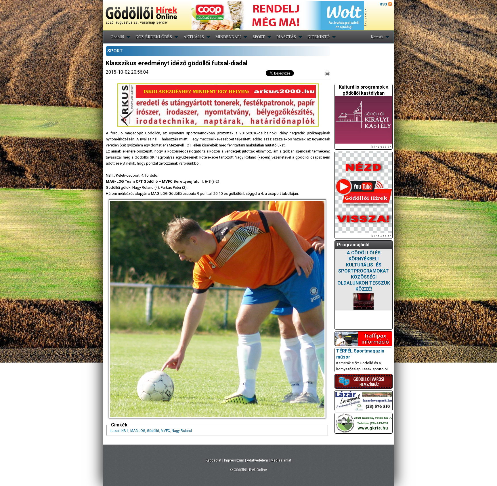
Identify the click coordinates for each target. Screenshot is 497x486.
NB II (125, 431)
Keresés (377, 37)
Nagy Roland (182, 431)
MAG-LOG (137, 431)
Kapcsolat (213, 460)
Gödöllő (117, 37)
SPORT (259, 37)
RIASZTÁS (286, 37)
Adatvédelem (257, 460)
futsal (115, 431)
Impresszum (234, 460)
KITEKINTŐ (318, 37)
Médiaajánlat (281, 460)
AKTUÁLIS (193, 37)
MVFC (165, 431)
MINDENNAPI (228, 37)
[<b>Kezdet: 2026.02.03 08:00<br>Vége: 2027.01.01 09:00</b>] (363, 301)
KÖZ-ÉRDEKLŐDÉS (153, 37)
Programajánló (353, 244)
